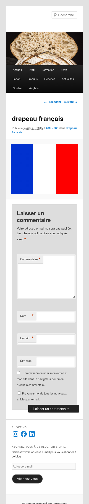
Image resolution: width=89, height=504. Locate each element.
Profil (32, 70)
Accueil (17, 70)
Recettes (49, 79)
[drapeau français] (44, 169)
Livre (64, 70)
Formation (48, 70)
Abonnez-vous (27, 478)
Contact (17, 88)
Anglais (34, 88)
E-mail (27, 338)
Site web (25, 360)
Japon (17, 79)
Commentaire (30, 259)
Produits (32, 79)
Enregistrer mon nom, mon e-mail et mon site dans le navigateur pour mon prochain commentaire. (42, 379)
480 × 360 (52, 128)
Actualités (68, 79)
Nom (27, 315)
